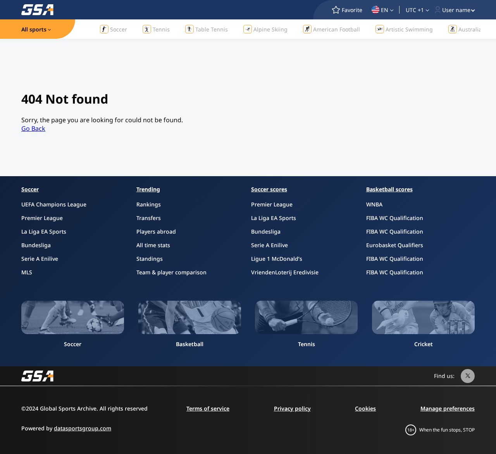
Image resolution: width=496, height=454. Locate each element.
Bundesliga (36, 245)
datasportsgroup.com (82, 428)
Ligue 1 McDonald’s (276, 258)
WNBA (374, 204)
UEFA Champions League (53, 204)
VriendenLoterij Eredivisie (285, 272)
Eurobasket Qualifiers (394, 245)
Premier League (42, 218)
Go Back (33, 128)
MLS (26, 272)
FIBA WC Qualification (394, 218)
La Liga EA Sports (43, 231)
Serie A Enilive (39, 258)
